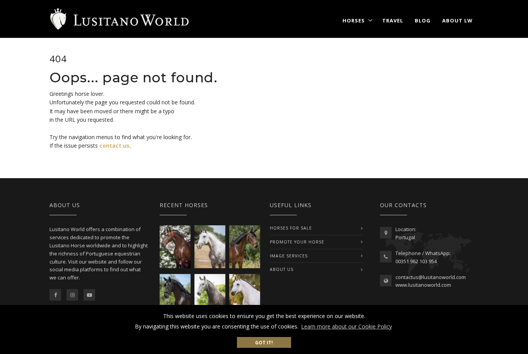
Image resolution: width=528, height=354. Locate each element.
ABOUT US (281, 269)
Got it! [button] (264, 342)
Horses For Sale (291, 228)
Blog (423, 20)
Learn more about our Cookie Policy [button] (346, 326)
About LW (457, 20)
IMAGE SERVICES (289, 256)
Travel (392, 20)
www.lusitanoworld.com (423, 284)
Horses (353, 20)
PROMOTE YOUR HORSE (297, 242)
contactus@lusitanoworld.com (430, 277)
